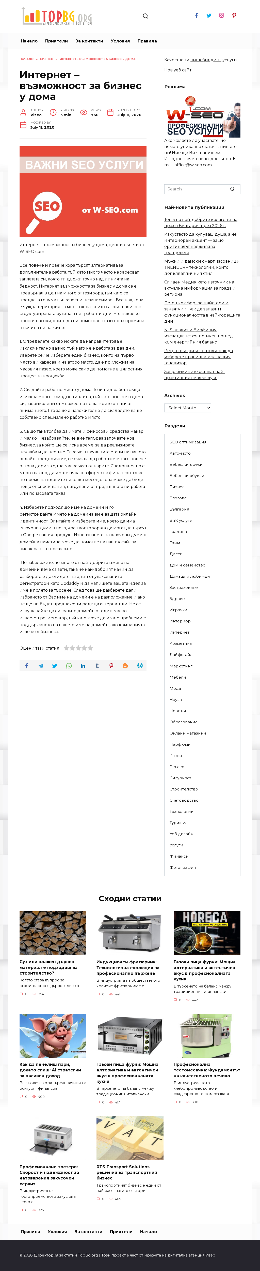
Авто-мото (180, 453)
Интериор (180, 621)
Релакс (177, 766)
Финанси (179, 856)
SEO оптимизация (188, 442)
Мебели (178, 677)
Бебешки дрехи (186, 464)
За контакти (89, 41)
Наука (176, 699)
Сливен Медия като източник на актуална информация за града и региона (200, 288)
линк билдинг (205, 59)
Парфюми (180, 744)
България (179, 509)
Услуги (176, 845)
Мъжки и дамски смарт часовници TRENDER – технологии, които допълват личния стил (202, 267)
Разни (176, 755)
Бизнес (177, 486)
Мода (175, 688)
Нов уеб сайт (177, 70)
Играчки (178, 609)
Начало (29, 41)
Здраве (177, 598)
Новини (178, 710)
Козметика (181, 643)
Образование (184, 722)
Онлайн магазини (188, 733)
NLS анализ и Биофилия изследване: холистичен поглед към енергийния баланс (198, 336)
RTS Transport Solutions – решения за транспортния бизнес (126, 1172)
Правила (147, 41)
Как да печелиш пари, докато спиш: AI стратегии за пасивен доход (50, 1070)
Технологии (182, 811)
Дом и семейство (187, 565)
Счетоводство (184, 800)
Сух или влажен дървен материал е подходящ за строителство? (48, 967)
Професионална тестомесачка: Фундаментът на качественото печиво (207, 1070)
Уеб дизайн (181, 833)
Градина (178, 531)
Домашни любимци (190, 576)
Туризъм (178, 822)
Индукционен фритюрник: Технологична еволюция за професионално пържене (127, 968)
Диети (176, 553)
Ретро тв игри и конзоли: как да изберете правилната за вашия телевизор (198, 356)
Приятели (56, 41)
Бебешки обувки (187, 475)
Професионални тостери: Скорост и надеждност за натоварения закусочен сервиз (49, 1175)
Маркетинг (181, 666)
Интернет (179, 632)
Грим (175, 542)
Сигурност (180, 777)
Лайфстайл (181, 654)
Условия (120, 41)
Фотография (183, 867)
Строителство (184, 789)
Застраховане (184, 587)
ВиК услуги (181, 520)
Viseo (210, 1255)
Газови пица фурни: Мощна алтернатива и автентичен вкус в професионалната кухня (205, 970)
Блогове (178, 498)
